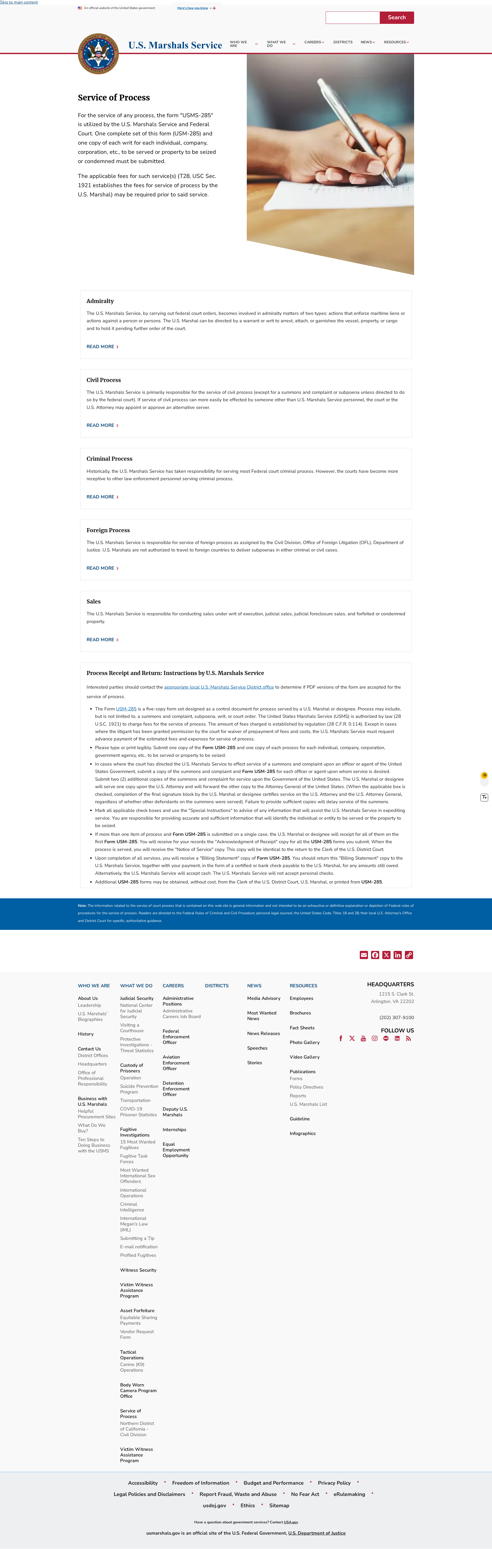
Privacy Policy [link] (334, 1482)
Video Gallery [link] (305, 1057)
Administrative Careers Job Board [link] (182, 1014)
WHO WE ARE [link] (94, 986)
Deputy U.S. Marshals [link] (175, 1112)
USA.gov (291, 1522)
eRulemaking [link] (349, 1494)
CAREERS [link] (173, 986)
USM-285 (126, 709)
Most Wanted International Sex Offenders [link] (137, 1175)
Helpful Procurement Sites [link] (97, 1114)
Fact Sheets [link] (302, 1027)
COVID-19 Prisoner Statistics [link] (138, 1111)
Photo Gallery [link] (305, 1042)
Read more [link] (100, 346)
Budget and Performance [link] (274, 1482)
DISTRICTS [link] (217, 986)
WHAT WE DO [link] (136, 986)
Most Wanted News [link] (261, 1016)
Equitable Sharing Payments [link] (138, 1320)
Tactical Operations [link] (132, 1355)
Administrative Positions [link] (178, 1001)
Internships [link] (174, 1129)
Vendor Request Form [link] (137, 1334)
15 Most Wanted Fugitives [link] (138, 1145)
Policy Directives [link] (306, 1087)
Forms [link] (296, 1078)
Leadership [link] (89, 1005)
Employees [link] (301, 998)
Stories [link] (254, 1062)
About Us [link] (88, 998)
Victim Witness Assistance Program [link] (136, 1290)
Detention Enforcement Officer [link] (176, 1089)
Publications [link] (303, 1071)
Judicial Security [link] (136, 998)
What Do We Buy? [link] (92, 1128)
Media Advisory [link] (263, 998)
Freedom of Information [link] (200, 1482)
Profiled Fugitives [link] (138, 1255)
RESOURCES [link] (303, 986)
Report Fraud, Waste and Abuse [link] (238, 1494)
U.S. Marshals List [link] (308, 1104)
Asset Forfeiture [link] (137, 1310)
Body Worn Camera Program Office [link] (138, 1390)
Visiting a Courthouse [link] (132, 1028)
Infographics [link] (303, 1133)
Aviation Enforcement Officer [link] (176, 1062)
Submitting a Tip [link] (137, 1238)
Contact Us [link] (89, 1048)
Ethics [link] (248, 1505)
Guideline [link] (300, 1118)
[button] (363, 956)
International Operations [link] (133, 1193)
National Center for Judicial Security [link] (136, 1011)
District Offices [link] (93, 1055)
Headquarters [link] (92, 1064)
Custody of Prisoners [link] (131, 1068)
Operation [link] (130, 1077)
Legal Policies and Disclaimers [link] (149, 1494)
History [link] (86, 1034)
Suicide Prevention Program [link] (139, 1089)
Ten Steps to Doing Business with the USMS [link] (94, 1145)
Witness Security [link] (138, 1270)
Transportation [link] (135, 1100)
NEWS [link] (254, 986)
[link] (98, 54)
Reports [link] (298, 1095)
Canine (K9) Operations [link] (132, 1367)
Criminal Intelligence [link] (132, 1207)
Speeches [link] (257, 1048)
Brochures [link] (300, 1013)
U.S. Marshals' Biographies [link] (92, 1016)
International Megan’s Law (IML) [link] (134, 1224)
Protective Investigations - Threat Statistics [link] (137, 1044)
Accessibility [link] (143, 1482)
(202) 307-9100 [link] (397, 1017)
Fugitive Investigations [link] (135, 1132)
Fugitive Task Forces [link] (134, 1159)
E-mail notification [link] (139, 1246)
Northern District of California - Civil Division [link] (137, 1429)
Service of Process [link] (130, 1413)
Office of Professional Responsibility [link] (92, 1078)
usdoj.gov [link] (214, 1505)
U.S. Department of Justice (317, 1533)
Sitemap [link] (279, 1505)
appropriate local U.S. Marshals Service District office (219, 687)
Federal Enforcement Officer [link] (176, 1036)
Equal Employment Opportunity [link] (176, 1150)
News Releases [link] (263, 1033)
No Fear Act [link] (305, 1494)
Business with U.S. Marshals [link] (92, 1101)
